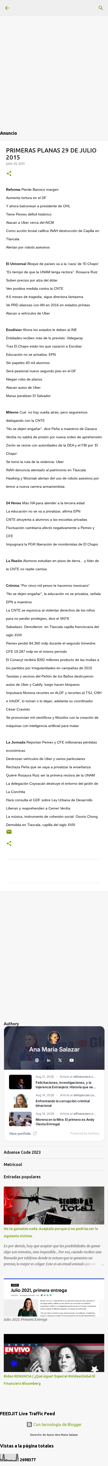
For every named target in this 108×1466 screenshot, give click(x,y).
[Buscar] (101, 8)
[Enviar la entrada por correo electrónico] (9, 833)
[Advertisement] (54, 54)
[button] (9, 173)
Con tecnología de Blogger (57, 1424)
